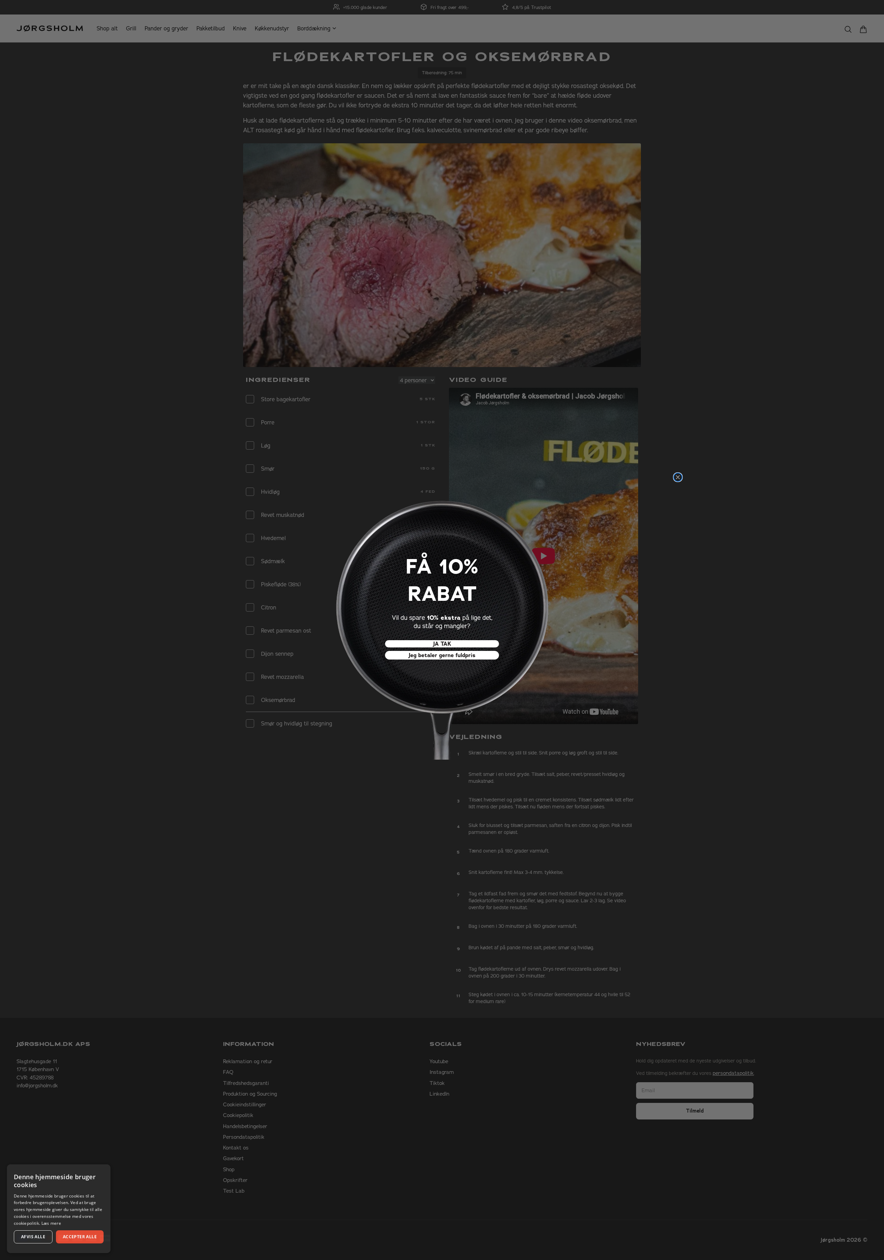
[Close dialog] (678, 477)
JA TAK (442, 643)
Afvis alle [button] (33, 1237)
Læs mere (51, 1223)
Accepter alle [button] (80, 1237)
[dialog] (58, 1208)
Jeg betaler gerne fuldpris (442, 655)
